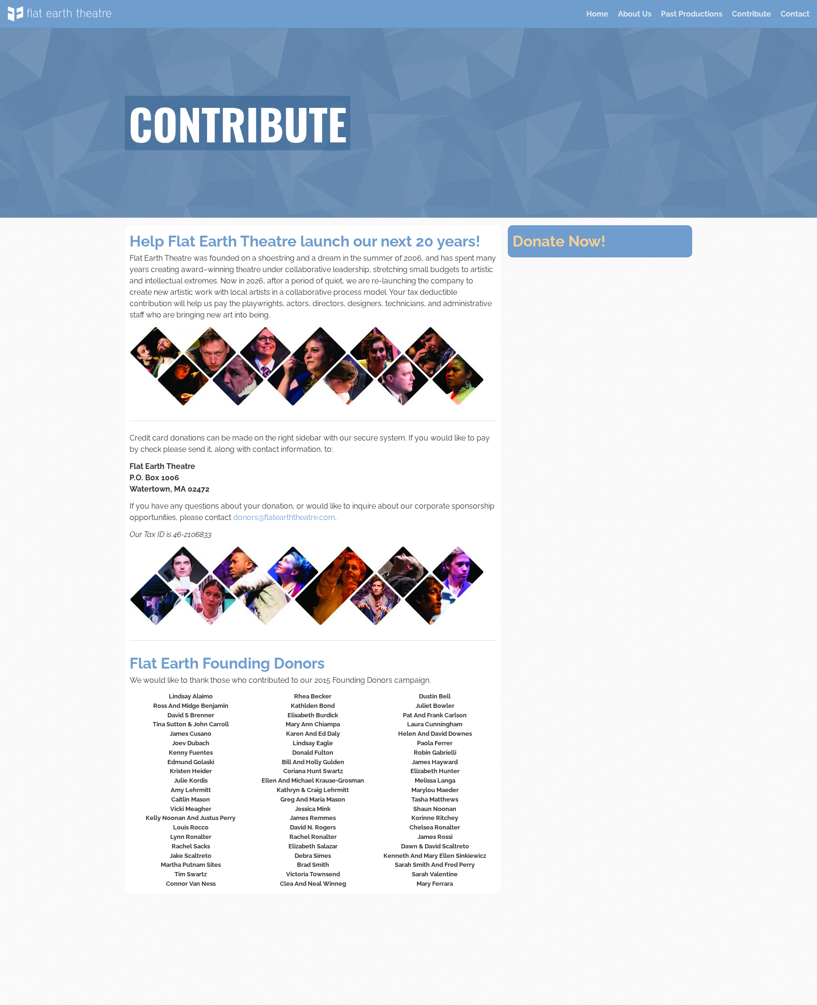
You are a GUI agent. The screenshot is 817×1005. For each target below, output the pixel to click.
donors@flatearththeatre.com (284, 517)
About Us (635, 13)
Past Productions (691, 13)
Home (597, 13)
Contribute (751, 13)
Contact (795, 13)
